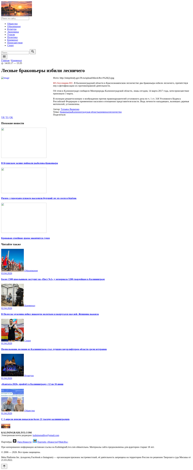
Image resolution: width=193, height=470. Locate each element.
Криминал (12, 40)
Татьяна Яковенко (70, 109)
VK (3, 117)
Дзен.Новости (24, 442)
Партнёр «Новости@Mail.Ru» (52, 442)
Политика (12, 37)
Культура (11, 29)
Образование (14, 26)
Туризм (11, 34)
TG (7, 117)
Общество (12, 23)
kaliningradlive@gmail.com (46, 435)
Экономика (13, 32)
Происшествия (14, 42)
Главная (5, 60)
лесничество (115, 112)
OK (11, 117)
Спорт (10, 45)
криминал (104, 112)
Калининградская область (85, 112)
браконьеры (66, 112)
